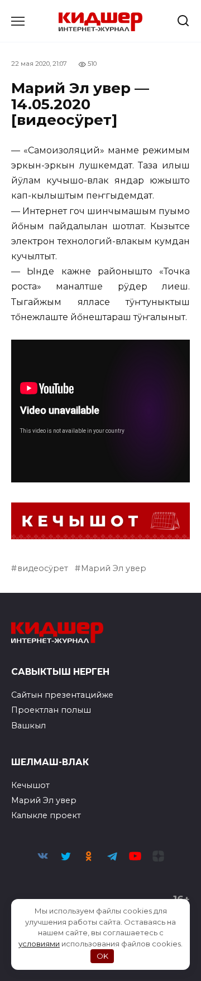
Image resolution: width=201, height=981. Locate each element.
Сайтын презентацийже (62, 695)
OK (102, 955)
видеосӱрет (42, 568)
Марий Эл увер (113, 568)
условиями (39, 943)
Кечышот (30, 785)
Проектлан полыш (51, 710)
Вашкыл (28, 726)
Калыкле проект (46, 815)
